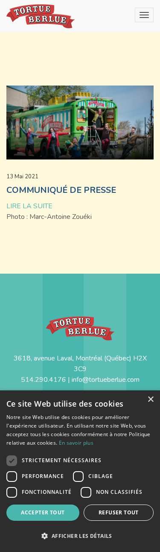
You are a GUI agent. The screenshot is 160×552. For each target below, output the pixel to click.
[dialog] (80, 471)
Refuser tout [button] (119, 512)
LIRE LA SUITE (29, 206)
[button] (80, 536)
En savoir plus (76, 442)
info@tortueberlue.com (106, 379)
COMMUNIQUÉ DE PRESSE (61, 190)
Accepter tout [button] (42, 512)
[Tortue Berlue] (40, 16)
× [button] (150, 399)
